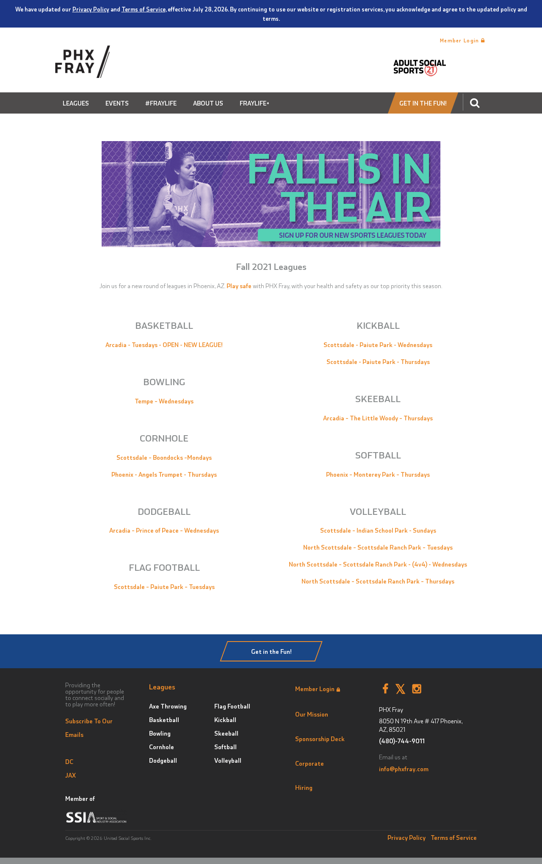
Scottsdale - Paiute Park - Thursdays (378, 361)
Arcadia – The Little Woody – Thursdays (378, 418)
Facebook (385, 689)
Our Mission (311, 714)
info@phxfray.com (404, 768)
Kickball (225, 719)
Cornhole (161, 746)
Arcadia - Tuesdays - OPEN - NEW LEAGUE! (164, 344)
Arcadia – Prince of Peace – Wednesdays (164, 530)
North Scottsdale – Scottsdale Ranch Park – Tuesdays (378, 547)
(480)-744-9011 (402, 741)
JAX (70, 775)
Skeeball (226, 733)
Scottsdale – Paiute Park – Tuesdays (164, 586)
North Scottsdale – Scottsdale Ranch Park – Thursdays (377, 581)
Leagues (76, 103)
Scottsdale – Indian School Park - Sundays (378, 530)
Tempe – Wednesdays (164, 401)
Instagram (417, 689)
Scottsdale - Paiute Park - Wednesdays (378, 344)
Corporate (309, 763)
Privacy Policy (90, 9)
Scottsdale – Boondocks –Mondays (164, 457)
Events (117, 103)
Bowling (160, 733)
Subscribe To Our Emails (89, 728)
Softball (225, 746)
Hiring (303, 787)
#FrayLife (161, 103)
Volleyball (227, 760)
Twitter (400, 689)
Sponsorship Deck (320, 738)
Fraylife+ (254, 103)
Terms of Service (144, 9)
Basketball (164, 719)
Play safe (239, 285)
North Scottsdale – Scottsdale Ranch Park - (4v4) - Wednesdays (378, 564)
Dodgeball (163, 760)
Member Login (460, 40)
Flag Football (232, 706)
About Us (208, 103)
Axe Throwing (168, 706)
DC (69, 761)
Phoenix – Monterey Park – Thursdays (378, 474)
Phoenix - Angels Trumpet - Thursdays (164, 474)
